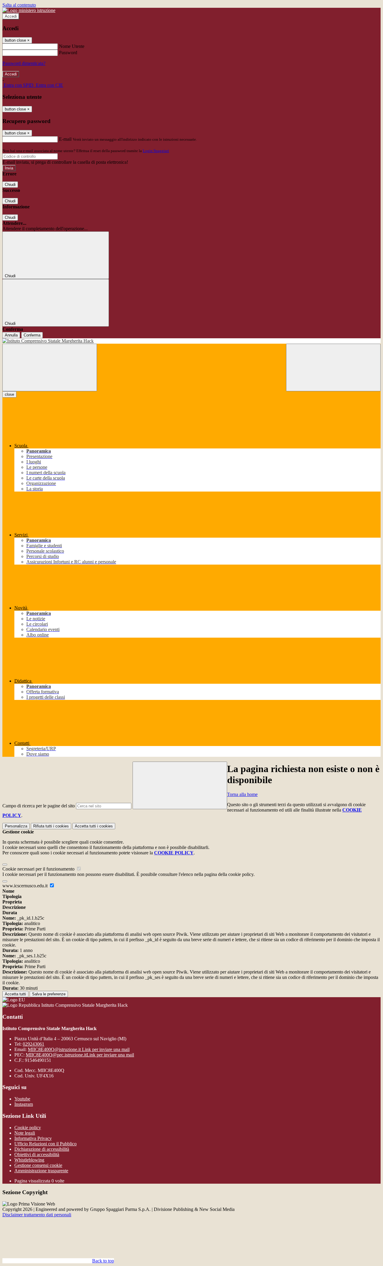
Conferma (32, 335)
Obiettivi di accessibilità (36, 1154)
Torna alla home (242, 794)
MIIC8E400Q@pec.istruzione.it (80, 1054)
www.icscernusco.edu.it (25, 885)
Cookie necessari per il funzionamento (39, 868)
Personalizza (16, 826)
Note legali (24, 1132)
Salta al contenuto (19, 4)
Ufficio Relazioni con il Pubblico (45, 1143)
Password (68, 52)
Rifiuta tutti (51, 826)
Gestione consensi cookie (38, 1165)
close (9, 394)
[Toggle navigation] (49, 367)
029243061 (33, 1044)
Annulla (11, 335)
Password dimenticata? (23, 63)
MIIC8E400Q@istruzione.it (79, 1049)
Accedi (11, 16)
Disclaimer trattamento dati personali (36, 1214)
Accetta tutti (94, 826)
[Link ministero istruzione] (28, 10)
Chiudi (10, 184)
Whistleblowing (29, 1159)
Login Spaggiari (156, 150)
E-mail (65, 139)
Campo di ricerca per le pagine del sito (38, 805)
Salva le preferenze (49, 994)
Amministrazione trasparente (41, 1170)
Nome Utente (71, 46)
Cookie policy (27, 1127)
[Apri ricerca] (333, 367)
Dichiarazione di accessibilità (41, 1149)
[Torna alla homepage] (191, 341)
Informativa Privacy (33, 1138)
